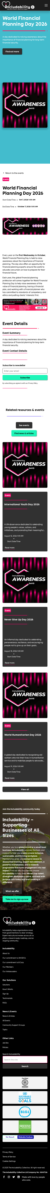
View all (25, 789)
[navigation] (18, 5)
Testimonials (7, 998)
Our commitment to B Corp (13, 962)
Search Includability (11, 1053)
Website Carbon (25, 1137)
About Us (6, 953)
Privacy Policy (8, 1152)
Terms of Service (9, 1156)
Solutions (6, 984)
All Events (6, 1020)
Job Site (5, 1043)
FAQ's (5, 1002)
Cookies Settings (9, 1161)
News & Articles (9, 1016)
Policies (5, 1047)
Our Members (8, 967)
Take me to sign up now (17, 899)
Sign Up (5, 993)
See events (24, 425)
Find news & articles (24, 433)
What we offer (12, 891)
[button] (46, 5)
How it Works (8, 989)
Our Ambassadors (10, 971)
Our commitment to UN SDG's (14, 958)
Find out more (12, 51)
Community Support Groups (14, 1025)
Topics (5, 1029)
